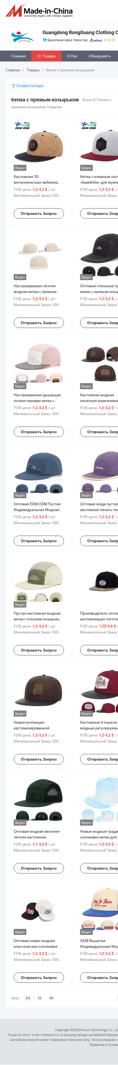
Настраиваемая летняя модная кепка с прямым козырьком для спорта (35, 291)
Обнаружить (100, 55)
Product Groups (30, 85)
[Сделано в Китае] (40, 10)
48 (51, 998)
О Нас (72, 55)
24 (28, 998)
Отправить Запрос (39, 213)
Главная (18, 55)
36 (39, 998)
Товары (49, 55)
